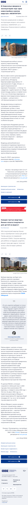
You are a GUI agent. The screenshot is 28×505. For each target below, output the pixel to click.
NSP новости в (13, 197)
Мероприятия (17, 484)
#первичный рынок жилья (8, 189)
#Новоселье (20, 189)
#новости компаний (6, 192)
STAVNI (17, 432)
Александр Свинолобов (14, 337)
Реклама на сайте (16, 480)
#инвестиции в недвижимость (9, 449)
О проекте (5, 483)
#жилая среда (4, 451)
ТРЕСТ (23, 176)
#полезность (13, 451)
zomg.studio (4, 502)
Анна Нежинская (5, 227)
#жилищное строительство (8, 186)
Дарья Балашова (5, 16)
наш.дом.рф (23, 178)
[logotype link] (5, 2)
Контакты (4, 480)
